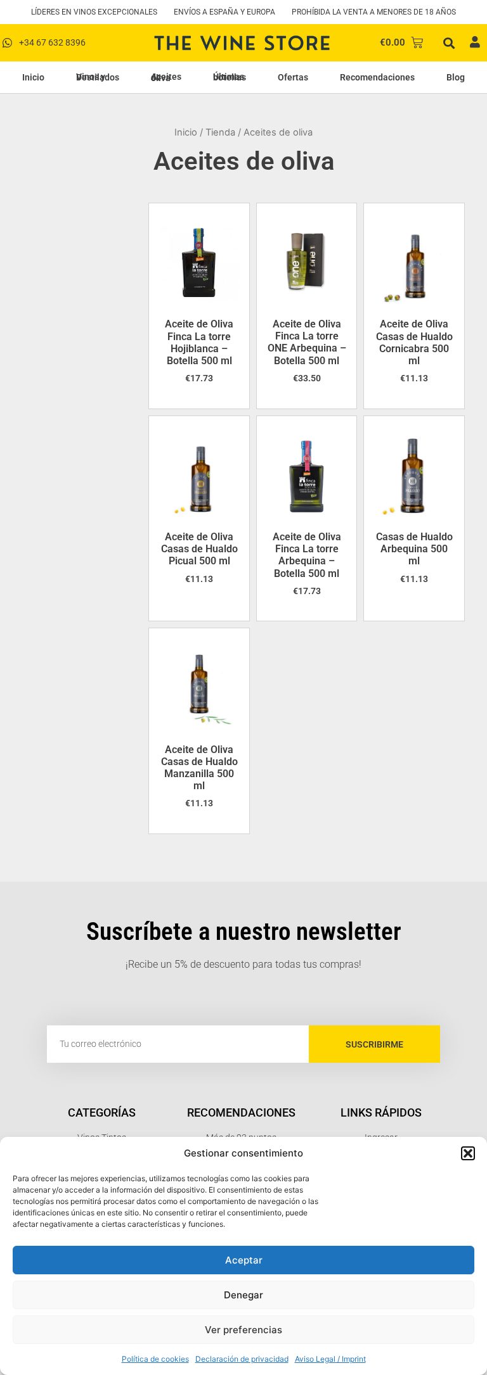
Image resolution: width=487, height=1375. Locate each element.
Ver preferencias (243, 1330)
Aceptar (244, 1260)
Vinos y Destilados (97, 77)
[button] (468, 1153)
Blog (455, 77)
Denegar (243, 1295)
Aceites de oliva (166, 77)
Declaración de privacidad (242, 1359)
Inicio (33, 77)
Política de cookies (155, 1359)
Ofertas (293, 77)
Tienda (220, 132)
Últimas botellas (229, 77)
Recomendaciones (377, 77)
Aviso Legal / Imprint (330, 1359)
